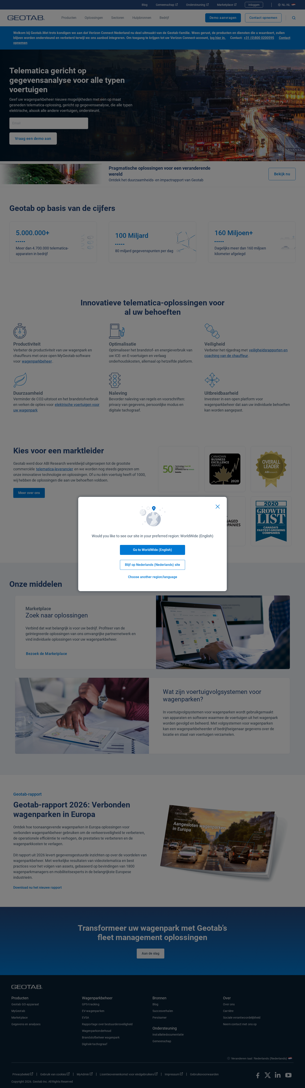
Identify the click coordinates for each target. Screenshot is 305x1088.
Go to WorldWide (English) (152, 550)
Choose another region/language (152, 577)
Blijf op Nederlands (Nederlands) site (152, 565)
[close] (218, 506)
